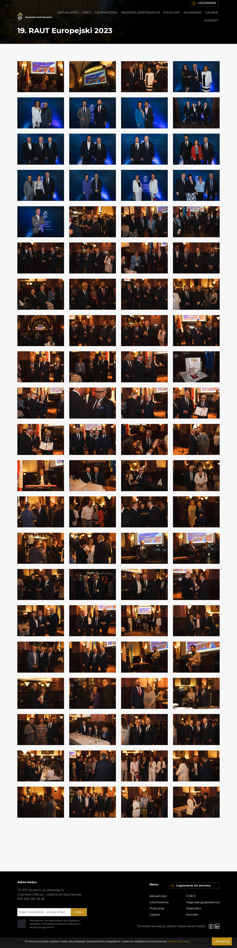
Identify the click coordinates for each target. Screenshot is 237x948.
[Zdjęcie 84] (196, 802)
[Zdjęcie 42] (92, 439)
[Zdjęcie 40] (196, 403)
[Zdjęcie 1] (40, 76)
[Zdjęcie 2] (92, 76)
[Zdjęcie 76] (196, 729)
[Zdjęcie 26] (92, 294)
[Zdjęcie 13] (40, 185)
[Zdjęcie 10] (92, 149)
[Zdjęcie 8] (196, 112)
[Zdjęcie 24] (196, 257)
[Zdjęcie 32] (196, 330)
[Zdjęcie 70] (92, 693)
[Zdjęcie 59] (144, 584)
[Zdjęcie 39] (144, 403)
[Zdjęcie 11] (144, 149)
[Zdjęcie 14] (92, 185)
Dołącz (78, 912)
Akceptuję (222, 941)
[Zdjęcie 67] (144, 657)
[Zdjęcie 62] (92, 620)
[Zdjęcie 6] (92, 112)
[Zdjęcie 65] (40, 657)
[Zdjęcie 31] (144, 330)
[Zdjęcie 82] (92, 802)
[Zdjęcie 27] (144, 294)
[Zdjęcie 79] (144, 765)
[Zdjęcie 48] (196, 475)
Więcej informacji (179, 941)
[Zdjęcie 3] (144, 76)
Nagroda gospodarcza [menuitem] (140, 12)
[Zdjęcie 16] (196, 185)
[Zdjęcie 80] (196, 765)
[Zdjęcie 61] (40, 620)
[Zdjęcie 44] (196, 439)
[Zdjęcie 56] (196, 548)
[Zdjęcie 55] (144, 548)
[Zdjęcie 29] (40, 330)
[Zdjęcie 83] (144, 802)
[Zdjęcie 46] (92, 475)
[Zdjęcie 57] (40, 584)
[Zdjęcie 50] (92, 511)
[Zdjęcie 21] (40, 257)
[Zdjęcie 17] (40, 221)
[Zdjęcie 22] (92, 257)
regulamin (47, 927)
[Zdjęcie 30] (92, 330)
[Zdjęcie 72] (196, 693)
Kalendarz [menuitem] (192, 12)
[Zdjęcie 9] (40, 149)
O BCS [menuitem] (86, 12)
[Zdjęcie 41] (40, 439)
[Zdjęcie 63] (144, 620)
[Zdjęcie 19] (144, 221)
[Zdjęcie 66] (92, 657)
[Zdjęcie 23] (144, 257)
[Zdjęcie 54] (92, 548)
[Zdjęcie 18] (92, 221)
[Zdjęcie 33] (40, 366)
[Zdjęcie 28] (196, 294)
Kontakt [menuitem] (211, 20)
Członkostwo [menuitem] (106, 12)
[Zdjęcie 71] (144, 693)
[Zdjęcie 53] (40, 548)
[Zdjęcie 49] (40, 511)
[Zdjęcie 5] (40, 112)
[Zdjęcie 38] (92, 403)
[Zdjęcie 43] (144, 439)
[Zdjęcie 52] (196, 511)
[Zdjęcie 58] (92, 584)
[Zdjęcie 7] (144, 112)
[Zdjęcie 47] (144, 475)
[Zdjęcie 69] (40, 693)
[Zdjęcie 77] (40, 765)
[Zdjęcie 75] (144, 729)
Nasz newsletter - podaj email (42, 912)
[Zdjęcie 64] (196, 620)
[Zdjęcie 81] (40, 802)
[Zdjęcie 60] (196, 584)
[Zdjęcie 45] (40, 475)
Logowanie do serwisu (193, 885)
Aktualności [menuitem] (68, 12)
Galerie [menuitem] (211, 12)
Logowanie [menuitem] (207, 3)
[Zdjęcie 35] (144, 366)
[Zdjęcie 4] (196, 76)
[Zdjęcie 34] (92, 366)
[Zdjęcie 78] (92, 765)
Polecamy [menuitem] (171, 12)
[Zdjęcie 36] (196, 366)
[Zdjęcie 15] (144, 185)
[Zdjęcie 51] (144, 511)
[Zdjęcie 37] (40, 403)
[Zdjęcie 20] (196, 221)
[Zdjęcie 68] (196, 657)
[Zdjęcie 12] (196, 149)
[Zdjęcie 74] (92, 729)
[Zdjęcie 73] (40, 729)
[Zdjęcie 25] (40, 294)
